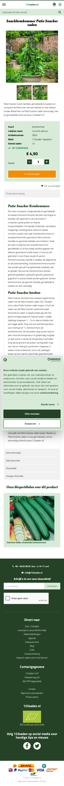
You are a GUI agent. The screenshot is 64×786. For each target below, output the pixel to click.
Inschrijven (52, 586)
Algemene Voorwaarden (28, 781)
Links (32, 649)
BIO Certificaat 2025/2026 (32, 724)
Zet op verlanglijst (52, 186)
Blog (32, 646)
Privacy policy (32, 697)
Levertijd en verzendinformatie (32, 630)
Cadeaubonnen (32, 642)
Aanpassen (30, 423)
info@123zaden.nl (33, 572)
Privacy (43, 781)
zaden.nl (32, 4)
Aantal (11, 163)
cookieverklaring (49, 393)
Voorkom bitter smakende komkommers (26, 542)
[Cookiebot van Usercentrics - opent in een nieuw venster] (48, 360)
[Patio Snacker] (24, 92)
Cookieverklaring (32, 653)
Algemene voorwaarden (32, 693)
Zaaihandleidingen (32, 634)
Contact (32, 689)
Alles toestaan (32, 414)
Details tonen (48, 404)
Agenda (32, 638)
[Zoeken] (60, 12)
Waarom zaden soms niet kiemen (32, 657)
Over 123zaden (32, 626)
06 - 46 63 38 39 (22, 566)
